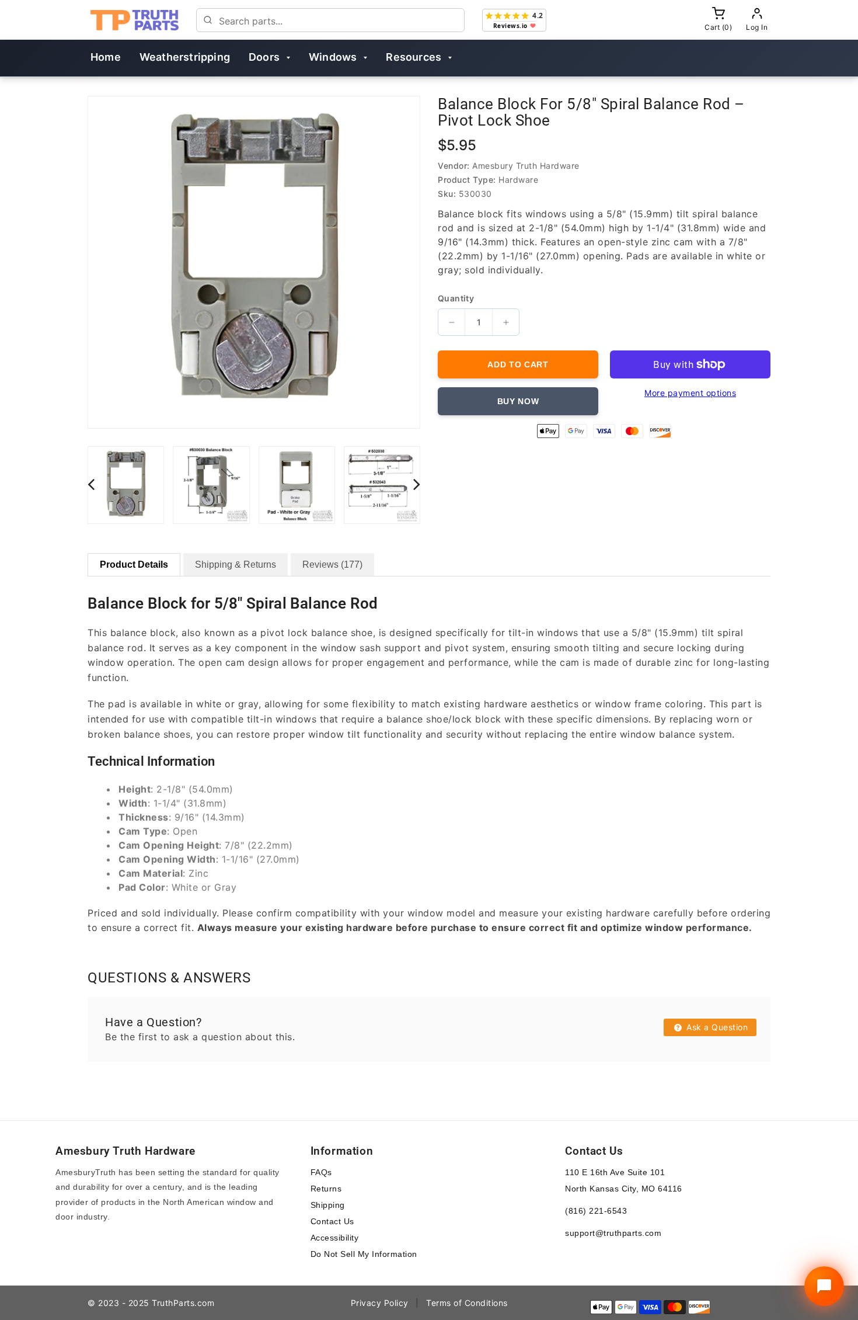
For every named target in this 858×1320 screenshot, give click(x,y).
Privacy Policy (380, 1303)
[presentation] (91, 484)
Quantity (456, 298)
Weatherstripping (184, 57)
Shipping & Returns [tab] (235, 564)
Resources (413, 57)
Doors (264, 57)
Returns (326, 1188)
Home (105, 57)
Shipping (328, 1205)
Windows (333, 57)
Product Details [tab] (134, 564)
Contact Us (332, 1221)
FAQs (321, 1172)
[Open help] (824, 1286)
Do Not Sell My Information (364, 1254)
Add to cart (518, 364)
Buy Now (518, 401)
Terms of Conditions (467, 1303)
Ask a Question (716, 1027)
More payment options (690, 393)
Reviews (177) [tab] (332, 564)
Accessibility (335, 1237)
